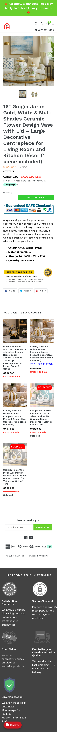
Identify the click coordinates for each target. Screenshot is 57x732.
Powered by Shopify (38, 556)
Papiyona (19, 556)
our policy (8, 706)
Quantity (7, 192)
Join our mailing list (29, 520)
